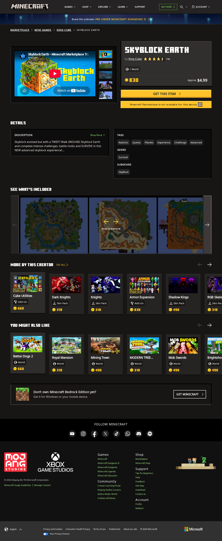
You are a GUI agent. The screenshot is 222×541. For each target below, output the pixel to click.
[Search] (184, 7)
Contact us (140, 494)
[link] (72, 433)
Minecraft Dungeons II (108, 463)
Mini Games (43, 30)
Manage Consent (42, 485)
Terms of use (99, 529)
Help (137, 477)
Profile (138, 504)
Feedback (140, 481)
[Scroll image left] (14, 224)
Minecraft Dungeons (107, 467)
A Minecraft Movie (106, 498)
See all (60, 264)
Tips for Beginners (144, 473)
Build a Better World (107, 494)
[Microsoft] (193, 529)
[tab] (105, 54)
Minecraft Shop (142, 463)
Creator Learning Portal (109, 485)
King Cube (64, 30)
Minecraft (102, 458)
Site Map (139, 485)
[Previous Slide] (200, 265)
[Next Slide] (209, 265)
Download (140, 489)
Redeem (139, 508)
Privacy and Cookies (52, 529)
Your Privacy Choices (59, 533)
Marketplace (19, 30)
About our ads (130, 529)
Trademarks (114, 529)
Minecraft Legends (107, 471)
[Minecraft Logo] (29, 7)
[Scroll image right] (207, 224)
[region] (111, 224)
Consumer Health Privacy (78, 529)
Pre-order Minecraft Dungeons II (120, 19)
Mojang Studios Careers (109, 489)
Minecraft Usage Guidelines (17, 485)
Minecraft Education (107, 475)
